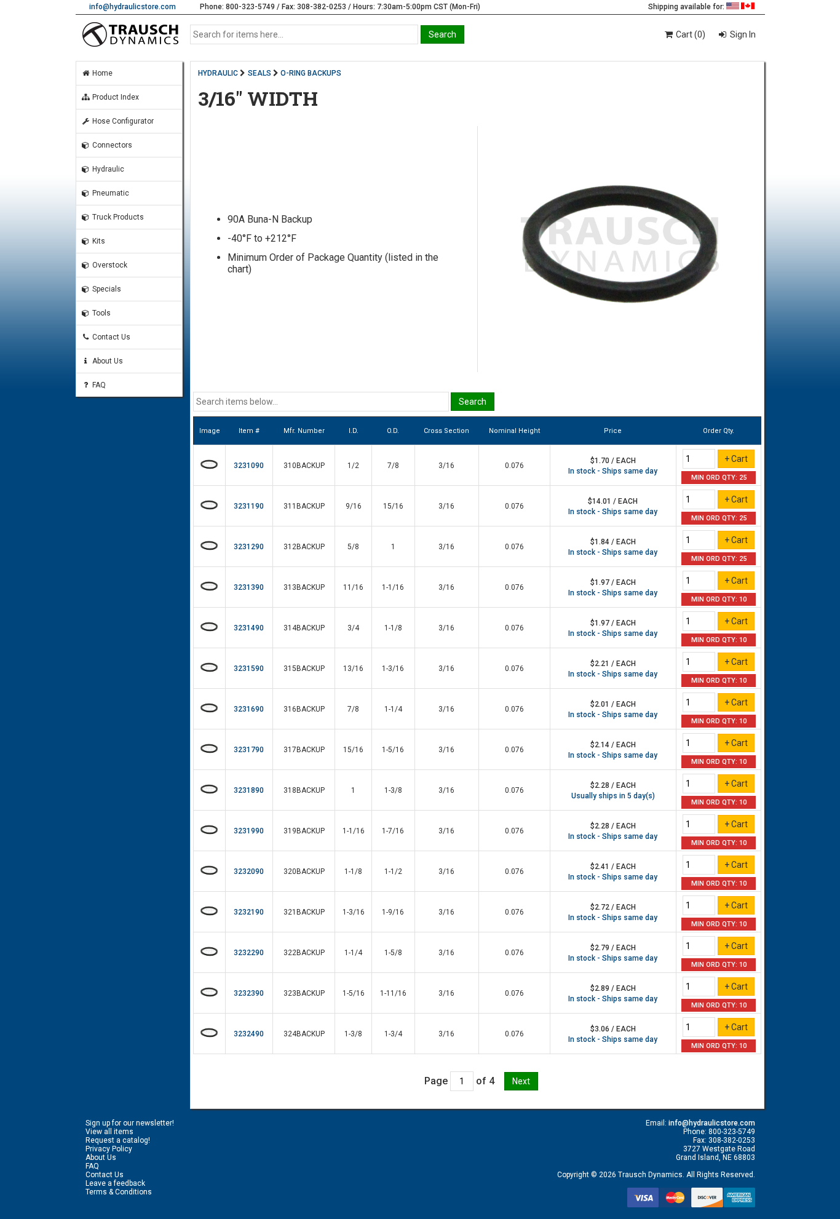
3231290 (249, 546)
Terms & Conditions (118, 1192)
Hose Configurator (122, 121)
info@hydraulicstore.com (132, 6)
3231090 (249, 465)
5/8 (353, 546)
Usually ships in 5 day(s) (613, 796)
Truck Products (117, 217)
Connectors (111, 145)
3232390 (249, 993)
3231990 (249, 831)
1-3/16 (393, 668)
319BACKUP (304, 831)
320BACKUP (304, 871)
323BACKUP (304, 993)
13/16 (353, 668)
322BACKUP (304, 952)
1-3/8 (393, 790)
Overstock (108, 265)
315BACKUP (304, 668)
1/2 (353, 465)
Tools (100, 313)
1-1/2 (393, 871)
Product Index (114, 97)
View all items (109, 1131)
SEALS (259, 73)
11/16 (353, 587)
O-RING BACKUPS (310, 73)
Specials (105, 289)
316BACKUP (304, 709)
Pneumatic (109, 193)
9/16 (354, 506)
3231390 (249, 587)
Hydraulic (107, 169)
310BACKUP (304, 465)
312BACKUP (304, 546)
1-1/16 (393, 587)
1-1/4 (393, 709)
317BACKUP (304, 749)
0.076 (514, 465)
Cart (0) (689, 34)
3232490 (249, 1034)
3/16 (446, 465)
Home (101, 73)
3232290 (249, 952)
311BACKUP (304, 506)
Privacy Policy (108, 1149)
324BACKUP (304, 1034)
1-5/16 (393, 749)
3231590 (249, 668)
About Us (106, 361)
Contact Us (110, 337)
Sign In (742, 34)
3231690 (249, 709)
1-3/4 (393, 1034)
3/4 (353, 628)
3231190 (249, 506)
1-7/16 (393, 831)
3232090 (249, 871)
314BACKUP (304, 628)
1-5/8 (393, 952)
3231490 (249, 628)
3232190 (249, 912)
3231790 (249, 749)
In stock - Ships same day (612, 471)
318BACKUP (304, 790)
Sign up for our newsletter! (129, 1123)
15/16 (393, 506)
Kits (97, 241)
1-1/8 (393, 628)
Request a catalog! (117, 1140)
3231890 (249, 790)
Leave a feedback (115, 1183)
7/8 (393, 465)
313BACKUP (304, 587)
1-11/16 (393, 993)
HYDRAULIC (218, 73)
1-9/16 (393, 912)
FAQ (98, 385)
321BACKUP (304, 912)
